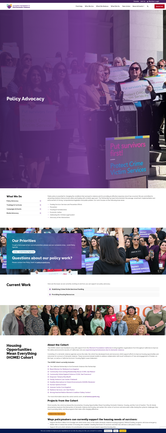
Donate (136, 1)
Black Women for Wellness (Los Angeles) (64, 369)
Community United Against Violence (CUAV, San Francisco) (70, 374)
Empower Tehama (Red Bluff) (60, 377)
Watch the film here (56, 414)
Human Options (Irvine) (58, 384)
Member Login (153, 1)
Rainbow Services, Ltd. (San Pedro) (62, 390)
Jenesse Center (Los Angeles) (60, 387)
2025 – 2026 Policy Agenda (24, 252)
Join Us (142, 1)
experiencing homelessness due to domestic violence (105, 350)
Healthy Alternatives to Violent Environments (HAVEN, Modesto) (72, 382)
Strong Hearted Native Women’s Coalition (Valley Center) (70, 392)
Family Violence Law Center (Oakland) (63, 379)
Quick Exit (159, 6)
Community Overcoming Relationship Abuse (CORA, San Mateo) (72, 372)
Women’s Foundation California (100, 348)
